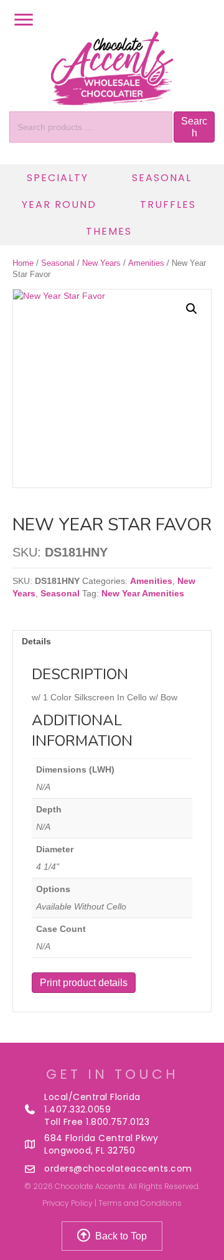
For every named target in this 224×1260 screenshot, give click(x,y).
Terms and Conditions (140, 1203)
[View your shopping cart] (208, 20)
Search (194, 127)
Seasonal (58, 263)
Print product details (84, 982)
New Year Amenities (142, 593)
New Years (101, 263)
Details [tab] (36, 641)
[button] (191, 309)
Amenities (146, 263)
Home (23, 263)
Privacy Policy (67, 1203)
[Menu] (23, 20)
